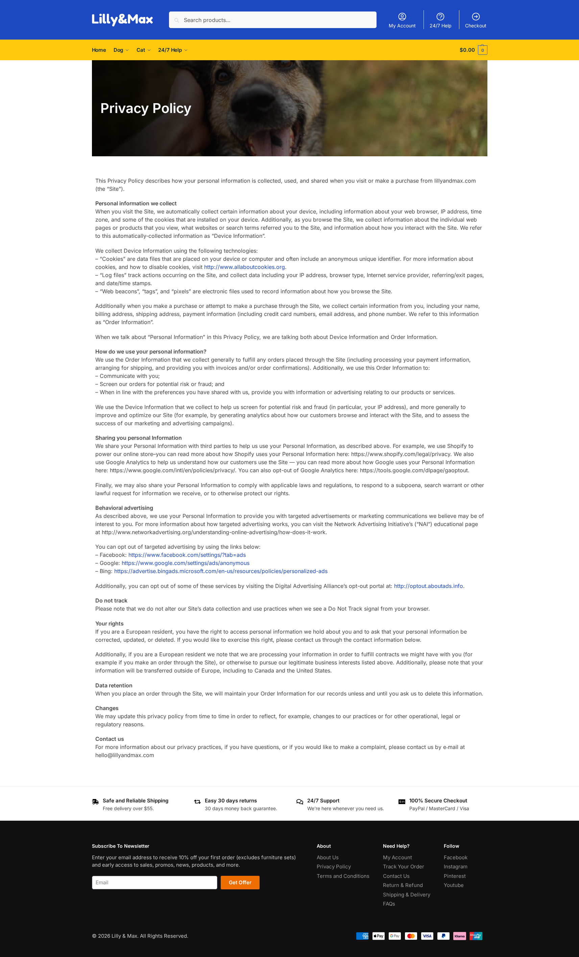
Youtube (454, 885)
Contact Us (396, 876)
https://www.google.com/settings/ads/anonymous (185, 563)
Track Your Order (403, 866)
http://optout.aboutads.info (428, 586)
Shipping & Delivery (406, 894)
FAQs (389, 904)
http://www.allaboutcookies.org (244, 267)
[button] (473, 50)
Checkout (475, 25)
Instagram (455, 866)
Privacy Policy (334, 866)
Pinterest (455, 876)
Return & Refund (403, 885)
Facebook (455, 857)
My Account (402, 25)
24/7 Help (441, 25)
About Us (328, 857)
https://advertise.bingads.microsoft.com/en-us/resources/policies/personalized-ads (221, 571)
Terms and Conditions (343, 876)
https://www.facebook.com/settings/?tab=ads (187, 554)
